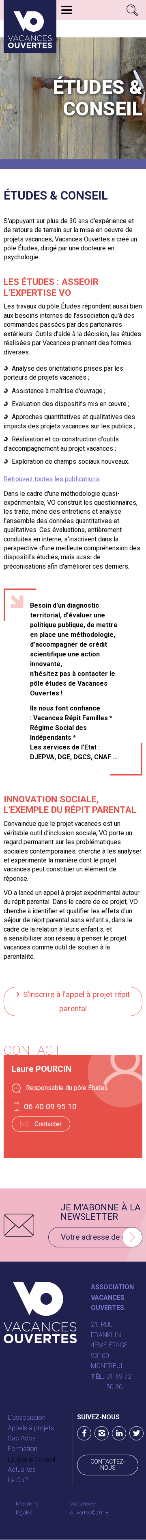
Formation (22, 1449)
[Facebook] (84, 1433)
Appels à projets (31, 1428)
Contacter (48, 1124)
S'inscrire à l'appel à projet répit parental (76, 1001)
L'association (26, 1417)
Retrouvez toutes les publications (51, 479)
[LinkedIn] (119, 1433)
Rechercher (132, 10)
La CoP (18, 1480)
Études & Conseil (31, 1459)
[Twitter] (136, 1433)
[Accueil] (30, 26)
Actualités (22, 1469)
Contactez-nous (107, 1464)
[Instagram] (101, 1433)
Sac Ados (22, 1438)
